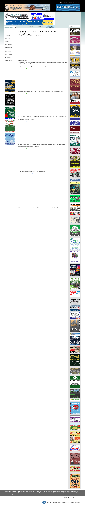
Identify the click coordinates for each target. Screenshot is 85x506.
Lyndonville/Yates (46, 492)
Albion (22, 492)
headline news (8, 29)
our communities (16, 492)
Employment (31, 26)
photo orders (77, 2)
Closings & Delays (8, 44)
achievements (8, 491)
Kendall (40, 492)
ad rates (61, 2)
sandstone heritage (9, 494)
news (77, 491)
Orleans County (59, 492)
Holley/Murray (35, 492)
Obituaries (7, 41)
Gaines (30, 492)
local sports (7, 32)
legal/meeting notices (9, 60)
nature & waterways (71, 491)
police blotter (7, 35)
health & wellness (8, 54)
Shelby (69, 492)
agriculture (14, 491)
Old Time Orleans (8, 492)
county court (7, 38)
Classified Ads (40, 26)
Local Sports (16, 494)
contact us (71, 2)
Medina (53, 492)
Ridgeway (65, 492)
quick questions (75, 492)
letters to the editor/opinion (8, 50)
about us (66, 2)
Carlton (26, 492)
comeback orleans (21, 491)
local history (63, 491)
